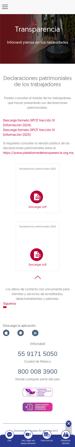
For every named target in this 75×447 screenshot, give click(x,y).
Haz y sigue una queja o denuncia (28, 442)
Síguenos (9, 303)
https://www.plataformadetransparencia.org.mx (38, 153)
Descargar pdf (37, 207)
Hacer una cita (47, 441)
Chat (9, 441)
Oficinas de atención (65, 442)
